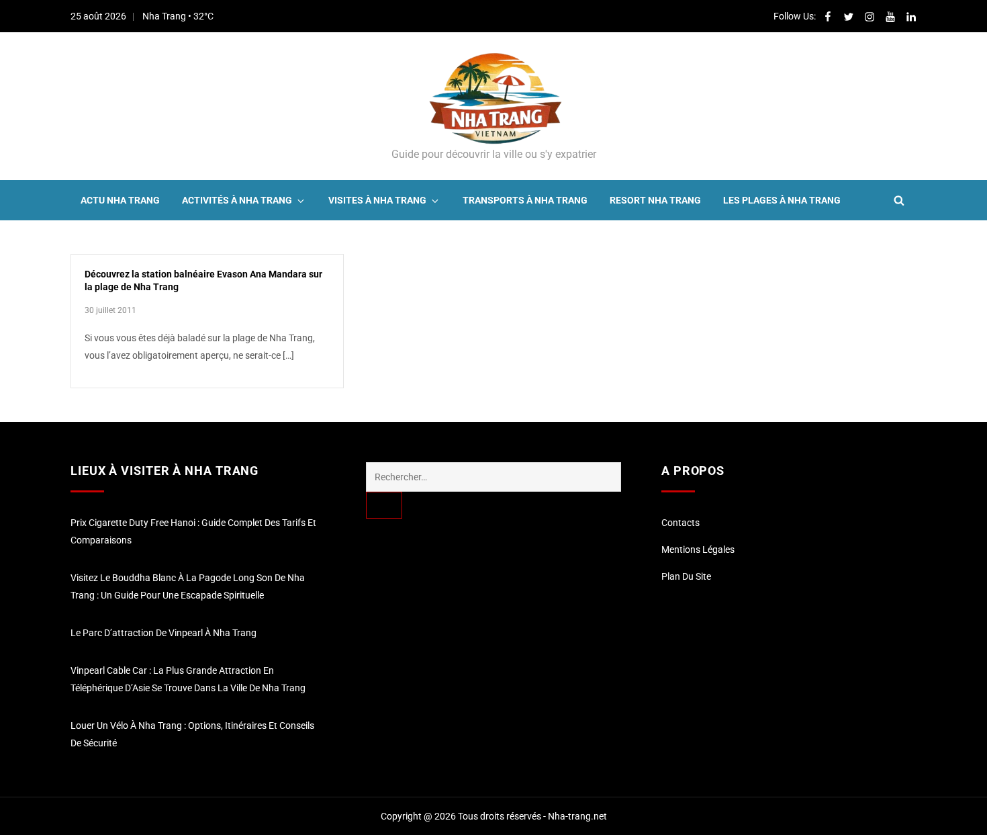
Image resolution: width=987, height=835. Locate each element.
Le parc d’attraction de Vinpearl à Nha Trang (163, 632)
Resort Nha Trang (655, 200)
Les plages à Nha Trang (782, 200)
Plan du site (686, 576)
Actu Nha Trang (120, 200)
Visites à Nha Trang (377, 200)
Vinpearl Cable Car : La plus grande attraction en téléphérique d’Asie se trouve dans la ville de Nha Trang (188, 679)
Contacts (680, 522)
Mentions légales (698, 549)
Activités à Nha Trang (237, 200)
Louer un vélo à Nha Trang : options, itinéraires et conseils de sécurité (192, 734)
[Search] (384, 505)
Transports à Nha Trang (525, 200)
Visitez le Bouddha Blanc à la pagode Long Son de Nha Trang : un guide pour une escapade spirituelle (187, 586)
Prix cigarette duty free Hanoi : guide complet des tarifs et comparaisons (193, 531)
